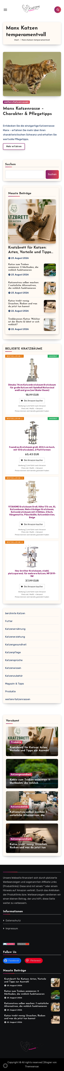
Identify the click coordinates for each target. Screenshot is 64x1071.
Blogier (48, 1062)
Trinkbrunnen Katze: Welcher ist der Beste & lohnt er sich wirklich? (24, 322)
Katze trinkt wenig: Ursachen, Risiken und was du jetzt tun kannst (22, 304)
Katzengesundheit (15, 644)
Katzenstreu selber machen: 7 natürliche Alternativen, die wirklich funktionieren (23, 285)
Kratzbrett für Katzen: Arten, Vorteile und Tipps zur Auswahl (29, 252)
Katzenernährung (15, 629)
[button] (5, 1065)
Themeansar (32, 1066)
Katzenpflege (13, 652)
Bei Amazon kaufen (33, 401)
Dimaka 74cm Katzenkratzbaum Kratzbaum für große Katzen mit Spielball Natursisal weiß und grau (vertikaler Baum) (32, 387)
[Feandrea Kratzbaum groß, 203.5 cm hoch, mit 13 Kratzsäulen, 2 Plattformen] (32, 432)
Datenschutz (13, 920)
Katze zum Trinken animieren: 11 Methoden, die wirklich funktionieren (23, 267)
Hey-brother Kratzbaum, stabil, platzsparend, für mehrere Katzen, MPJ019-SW (32, 573)
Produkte (10, 691)
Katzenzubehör (14, 675)
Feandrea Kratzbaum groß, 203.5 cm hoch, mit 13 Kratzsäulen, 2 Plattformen (32, 448)
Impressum (12, 928)
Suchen (10, 164)
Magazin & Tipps (14, 683)
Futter (9, 621)
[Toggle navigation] (5, 9)
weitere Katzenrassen (16, 102)
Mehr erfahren (14, 146)
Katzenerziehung (15, 636)
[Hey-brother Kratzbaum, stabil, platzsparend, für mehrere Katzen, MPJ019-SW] (32, 556)
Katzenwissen (13, 668)
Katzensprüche (14, 660)
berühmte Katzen (15, 613)
